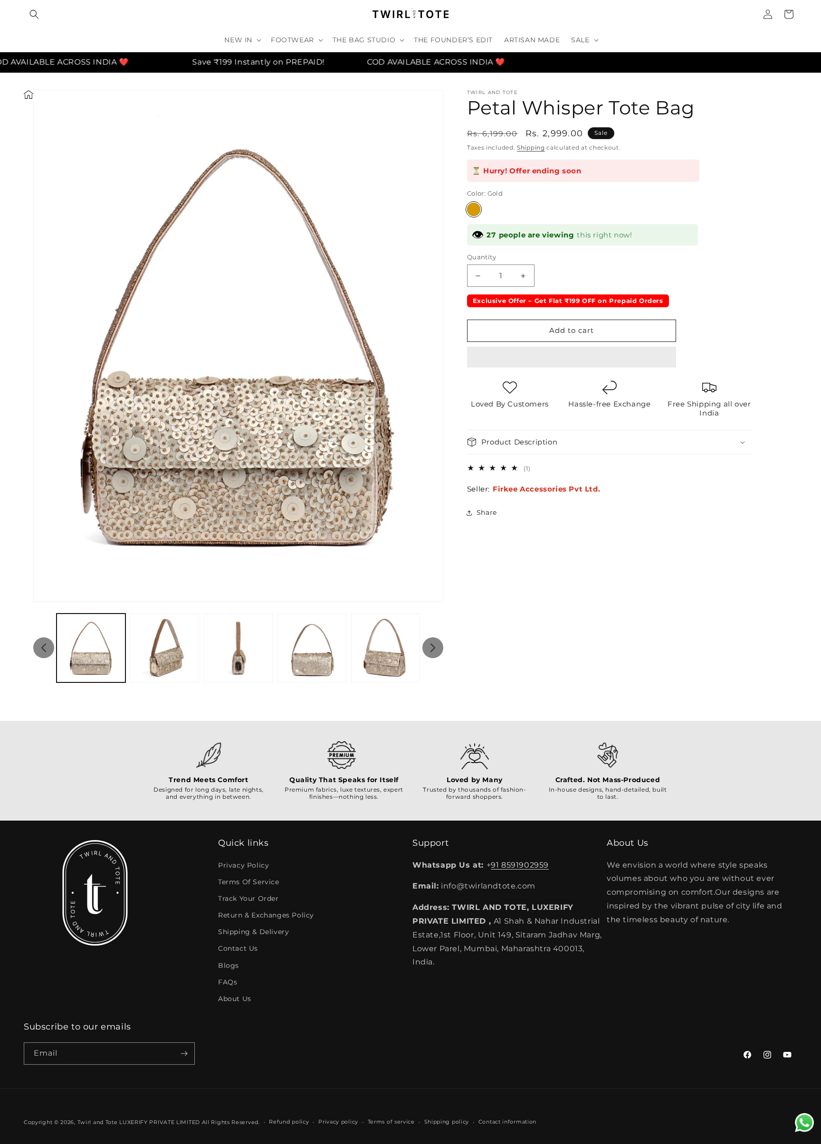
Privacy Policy (243, 865)
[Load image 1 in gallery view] (91, 648)
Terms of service (391, 1121)
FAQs (227, 982)
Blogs (228, 965)
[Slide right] (432, 647)
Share (487, 512)
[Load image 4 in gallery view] (311, 648)
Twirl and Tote (97, 1122)
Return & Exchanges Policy (266, 915)
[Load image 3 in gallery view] (238, 648)
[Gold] (473, 209)
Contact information (507, 1121)
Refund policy (289, 1121)
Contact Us (238, 948)
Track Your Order (248, 898)
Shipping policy (446, 1121)
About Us (234, 998)
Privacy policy (338, 1121)
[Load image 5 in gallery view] (385, 648)
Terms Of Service (248, 882)
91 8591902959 (520, 865)
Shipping (531, 147)
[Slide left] (43, 647)
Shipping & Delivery (253, 931)
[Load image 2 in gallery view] (164, 648)
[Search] (34, 14)
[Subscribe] (183, 1053)
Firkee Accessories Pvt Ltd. (546, 488)
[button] (571, 358)
